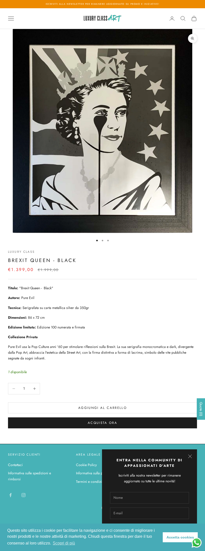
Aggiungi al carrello (102, 407)
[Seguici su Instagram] (23, 495)
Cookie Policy (86, 464)
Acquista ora (102, 422)
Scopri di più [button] (64, 543)
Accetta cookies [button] (180, 537)
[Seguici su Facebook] (10, 495)
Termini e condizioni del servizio (100, 481)
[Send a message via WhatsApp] (196, 543)
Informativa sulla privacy (94, 473)
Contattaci (15, 464)
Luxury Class (21, 252)
